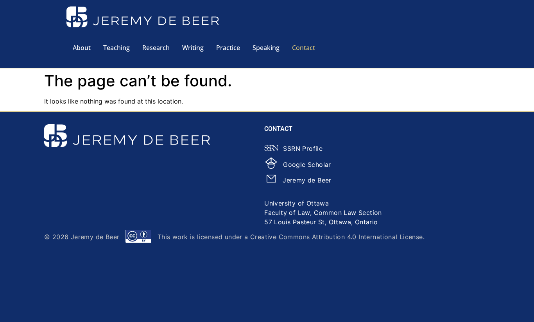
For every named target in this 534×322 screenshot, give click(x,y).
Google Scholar (307, 164)
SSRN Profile (303, 148)
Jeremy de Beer (307, 180)
